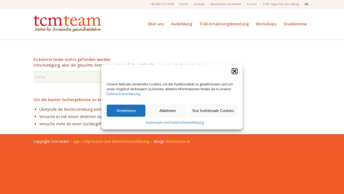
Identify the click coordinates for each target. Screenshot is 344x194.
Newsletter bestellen (226, 4)
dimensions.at (178, 141)
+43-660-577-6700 (161, 4)
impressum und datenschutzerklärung (116, 141)
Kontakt (199, 4)
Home (183, 4)
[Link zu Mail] (306, 4)
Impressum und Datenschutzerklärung (175, 122)
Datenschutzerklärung (123, 94)
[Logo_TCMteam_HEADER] (67, 23)
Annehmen (126, 110)
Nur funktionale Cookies (213, 110)
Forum (252, 4)
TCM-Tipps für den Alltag (280, 4)
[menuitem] (184, 4)
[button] (234, 71)
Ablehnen (167, 110)
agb (76, 141)
